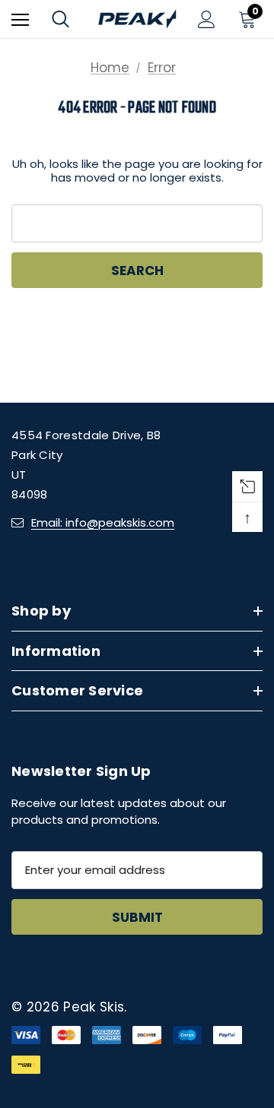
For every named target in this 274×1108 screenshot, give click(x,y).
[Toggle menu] (20, 19)
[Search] (60, 19)
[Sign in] (206, 19)
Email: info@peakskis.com (102, 522)
